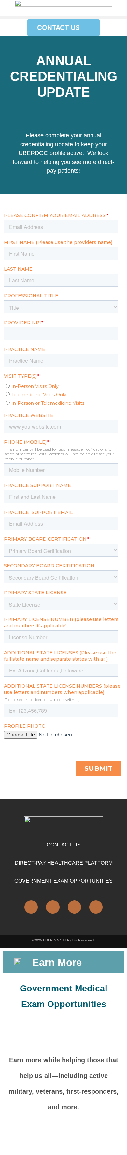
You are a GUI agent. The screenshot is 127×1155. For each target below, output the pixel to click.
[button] (63, 17)
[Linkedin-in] (31, 907)
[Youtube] (96, 907)
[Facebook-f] (52, 907)
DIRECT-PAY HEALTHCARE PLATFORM (64, 863)
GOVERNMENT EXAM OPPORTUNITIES (63, 881)
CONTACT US (64, 844)
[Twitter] (74, 907)
